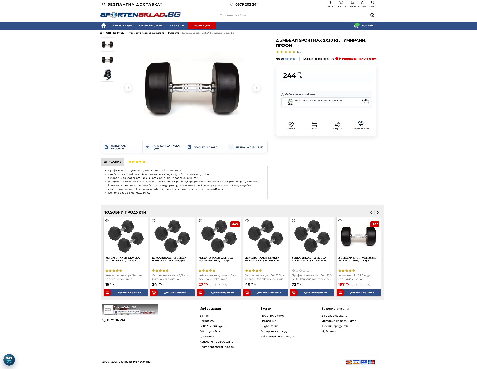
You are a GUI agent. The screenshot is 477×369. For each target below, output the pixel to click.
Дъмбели (173, 32)
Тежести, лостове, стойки (146, 32)
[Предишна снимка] (128, 88)
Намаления (268, 321)
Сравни (314, 128)
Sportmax (290, 58)
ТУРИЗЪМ (177, 25)
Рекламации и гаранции (277, 336)
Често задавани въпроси (217, 347)
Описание (112, 161)
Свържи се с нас (361, 128)
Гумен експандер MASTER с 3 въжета (319, 100)
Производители (272, 315)
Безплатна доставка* (134, 4)
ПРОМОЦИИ (201, 25)
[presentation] (371, 212)
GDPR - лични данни (214, 326)
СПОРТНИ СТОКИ (151, 25)
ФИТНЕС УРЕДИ (121, 25)
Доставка (207, 336)
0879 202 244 (247, 4)
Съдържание (270, 326)
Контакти (207, 321)
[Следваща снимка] (256, 88)
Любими (291, 128)
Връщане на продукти (277, 331)
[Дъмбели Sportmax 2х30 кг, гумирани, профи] (107, 44)
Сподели (337, 128)
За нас (204, 315)
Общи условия (210, 331)
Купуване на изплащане (216, 341)
